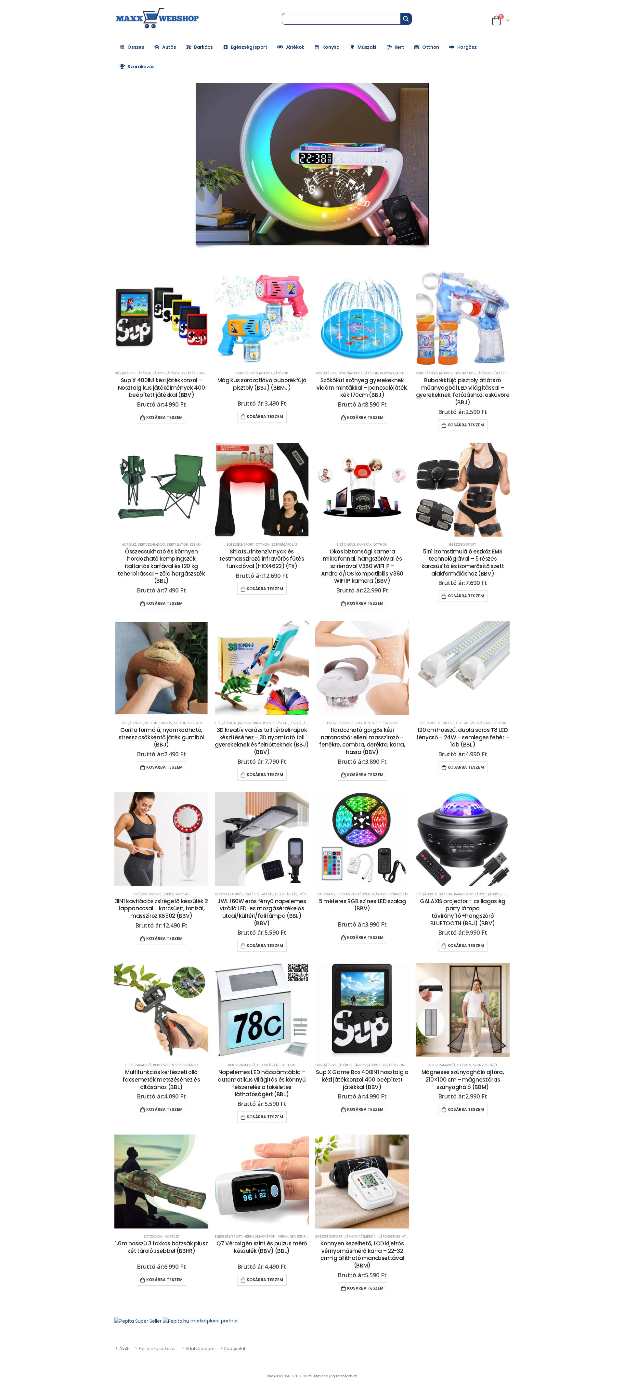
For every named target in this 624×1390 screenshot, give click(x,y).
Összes (135, 47)
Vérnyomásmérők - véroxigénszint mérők (281, 1236)
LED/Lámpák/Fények (353, 894)
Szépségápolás (284, 544)
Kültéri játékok (506, 373)
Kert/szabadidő (393, 373)
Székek (195, 544)
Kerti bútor (177, 544)
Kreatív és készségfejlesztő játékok (284, 723)
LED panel (427, 723)
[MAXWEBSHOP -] (158, 18)
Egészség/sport (249, 47)
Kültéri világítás (258, 894)
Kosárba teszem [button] (164, 417)
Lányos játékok (166, 373)
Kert (399, 47)
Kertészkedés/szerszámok (175, 1065)
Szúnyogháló (485, 1065)
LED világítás (286, 894)
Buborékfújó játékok (254, 373)
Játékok (294, 47)
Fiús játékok (125, 373)
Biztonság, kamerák (354, 544)
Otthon (430, 47)
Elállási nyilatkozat (157, 1348)
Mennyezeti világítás (456, 723)
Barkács (203, 47)
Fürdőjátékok (350, 373)
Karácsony (463, 894)
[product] (161, 318)
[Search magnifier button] (405, 18)
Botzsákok (153, 1236)
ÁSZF (124, 1348)
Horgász (467, 47)
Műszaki (367, 47)
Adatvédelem (200, 1348)
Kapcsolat (234, 1348)
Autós (169, 47)
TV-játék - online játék (201, 373)
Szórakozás (141, 66)
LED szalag (326, 894)
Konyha (331, 47)
